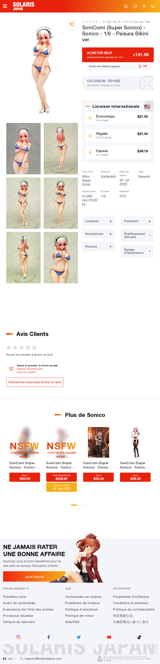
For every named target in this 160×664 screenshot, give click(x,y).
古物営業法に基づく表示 (131, 622)
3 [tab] (87, 506)
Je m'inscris (34, 577)
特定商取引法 (122, 615)
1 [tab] (73, 506)
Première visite (14, 596)
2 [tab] (83, 506)
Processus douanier (18, 615)
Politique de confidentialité (133, 609)
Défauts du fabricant (19, 622)
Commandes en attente (83, 596)
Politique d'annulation (81, 609)
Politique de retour (79, 615)
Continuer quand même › (24, 454)
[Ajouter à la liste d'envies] (72, 24)
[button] (90, 21)
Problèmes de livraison (82, 603)
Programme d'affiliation (131, 596)
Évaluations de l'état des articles (28, 609)
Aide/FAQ (72, 622)
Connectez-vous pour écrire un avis (34, 382)
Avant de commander (19, 603)
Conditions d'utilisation (130, 603)
